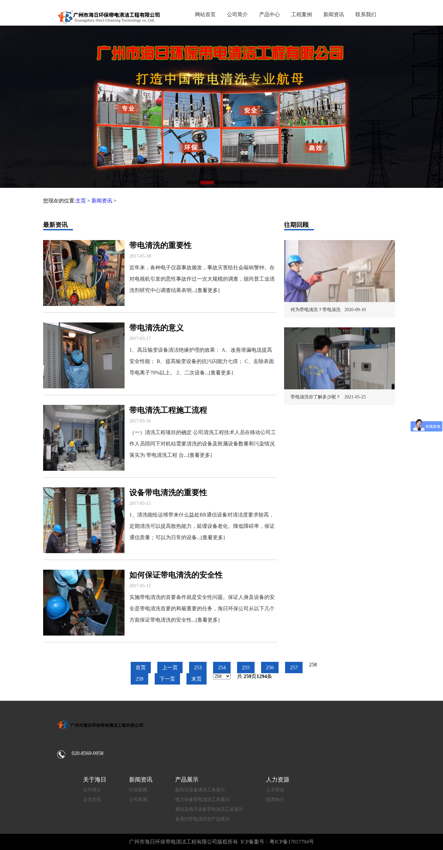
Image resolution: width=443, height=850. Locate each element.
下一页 (167, 679)
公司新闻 (138, 799)
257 (294, 667)
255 (246, 667)
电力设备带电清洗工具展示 (202, 799)
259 (139, 679)
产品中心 (269, 14)
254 (222, 667)
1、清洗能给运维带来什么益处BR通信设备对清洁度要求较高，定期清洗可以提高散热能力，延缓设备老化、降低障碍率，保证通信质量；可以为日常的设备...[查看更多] (202, 526)
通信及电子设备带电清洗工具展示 (209, 809)
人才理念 (275, 789)
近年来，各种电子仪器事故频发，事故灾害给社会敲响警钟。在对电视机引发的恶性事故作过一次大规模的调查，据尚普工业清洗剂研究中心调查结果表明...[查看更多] (202, 279)
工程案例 (301, 14)
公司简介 (237, 14)
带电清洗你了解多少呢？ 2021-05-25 (328, 397)
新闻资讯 (333, 14)
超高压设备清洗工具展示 (200, 789)
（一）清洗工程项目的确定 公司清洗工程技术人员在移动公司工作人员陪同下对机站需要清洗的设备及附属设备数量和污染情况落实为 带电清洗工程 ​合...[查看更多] (202, 444)
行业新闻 (138, 789)
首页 (141, 667)
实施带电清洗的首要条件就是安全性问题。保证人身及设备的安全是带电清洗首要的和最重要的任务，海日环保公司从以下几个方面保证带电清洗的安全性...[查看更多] (202, 608)
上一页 (170, 667)
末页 (196, 679)
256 (270, 667)
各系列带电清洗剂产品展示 (202, 819)
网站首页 (205, 14)
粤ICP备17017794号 (291, 841)
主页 (81, 200)
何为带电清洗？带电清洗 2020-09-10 (328, 309)
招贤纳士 (275, 799)
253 (198, 667)
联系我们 (365, 14)
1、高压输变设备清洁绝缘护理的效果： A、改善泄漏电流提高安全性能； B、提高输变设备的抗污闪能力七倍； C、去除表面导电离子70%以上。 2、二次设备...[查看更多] (201, 361)
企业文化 (92, 799)
